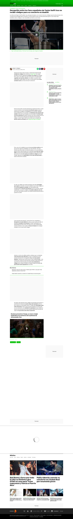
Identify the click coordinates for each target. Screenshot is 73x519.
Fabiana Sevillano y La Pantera (15, 0)
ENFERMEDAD (39, 476)
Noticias (18, 5)
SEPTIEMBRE (52, 497)
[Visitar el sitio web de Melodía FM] (52, 511)
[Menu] (62, 5)
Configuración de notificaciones (34, 516)
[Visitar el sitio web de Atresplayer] (57, 511)
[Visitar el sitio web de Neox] (31, 511)
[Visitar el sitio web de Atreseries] (41, 511)
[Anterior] (10, 1)
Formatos (34, 5)
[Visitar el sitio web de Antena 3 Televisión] (24, 511)
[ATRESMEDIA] (13, 511)
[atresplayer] (58, 3)
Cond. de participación (49, 515)
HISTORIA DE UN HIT (52, 91)
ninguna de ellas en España (34, 119)
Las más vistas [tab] (50, 82)
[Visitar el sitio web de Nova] (34, 511)
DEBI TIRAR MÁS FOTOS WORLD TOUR (55, 84)
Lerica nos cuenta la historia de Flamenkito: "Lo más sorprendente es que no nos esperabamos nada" (55, 94)
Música (26, 5)
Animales (30, 5)
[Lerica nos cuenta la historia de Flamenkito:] (43, 492)
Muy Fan (11, 5)
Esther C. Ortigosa (16, 68)
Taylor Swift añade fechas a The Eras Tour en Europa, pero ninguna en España (27, 50)
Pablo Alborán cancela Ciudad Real (43, 0)
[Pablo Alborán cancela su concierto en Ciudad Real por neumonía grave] (50, 467)
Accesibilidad (41, 516)
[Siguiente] (62, 1)
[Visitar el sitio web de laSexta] (27, 511)
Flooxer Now (12, 339)
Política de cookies (43, 515)
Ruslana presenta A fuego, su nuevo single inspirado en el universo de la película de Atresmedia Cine (24, 315)
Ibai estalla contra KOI (34, 0)
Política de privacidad (36, 515)
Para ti (22, 5)
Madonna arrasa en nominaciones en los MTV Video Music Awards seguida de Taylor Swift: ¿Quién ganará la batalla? (56, 499)
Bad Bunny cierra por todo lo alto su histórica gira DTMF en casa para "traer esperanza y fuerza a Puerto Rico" (55, 87)
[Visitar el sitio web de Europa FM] (48, 511)
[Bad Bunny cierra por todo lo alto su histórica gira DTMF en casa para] (23, 467)
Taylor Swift (33, 74)
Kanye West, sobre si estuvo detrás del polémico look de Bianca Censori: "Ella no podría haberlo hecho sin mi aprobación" (55, 101)
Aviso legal (31, 515)
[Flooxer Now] (16, 3)
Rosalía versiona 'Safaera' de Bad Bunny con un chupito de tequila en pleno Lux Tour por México (29, 499)
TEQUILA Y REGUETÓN (27, 497)
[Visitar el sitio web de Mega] (38, 511)
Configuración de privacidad (57, 515)
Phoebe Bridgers (28, 0)
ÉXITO (11, 497)
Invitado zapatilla (23, 0)
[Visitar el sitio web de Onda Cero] (45, 511)
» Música (15, 339)
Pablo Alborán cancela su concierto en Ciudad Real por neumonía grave (26, 273)
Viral (15, 5)
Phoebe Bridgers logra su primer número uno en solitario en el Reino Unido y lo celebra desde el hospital (16, 499)
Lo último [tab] (57, 82)
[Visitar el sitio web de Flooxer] (61, 511)
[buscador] (62, 4)
